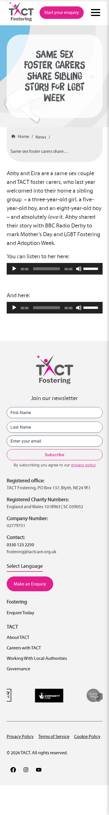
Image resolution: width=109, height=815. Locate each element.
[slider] (91, 268)
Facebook (13, 769)
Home (23, 136)
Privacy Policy (20, 736)
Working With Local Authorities (37, 658)
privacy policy (83, 465)
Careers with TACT (24, 648)
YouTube (38, 769)
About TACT (18, 637)
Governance (18, 668)
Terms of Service (53, 736)
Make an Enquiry (30, 584)
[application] (55, 269)
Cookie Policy (87, 736)
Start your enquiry (61, 12)
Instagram (25, 769)
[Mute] (79, 269)
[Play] (14, 269)
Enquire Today (20, 612)
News (40, 137)
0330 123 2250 (20, 544)
